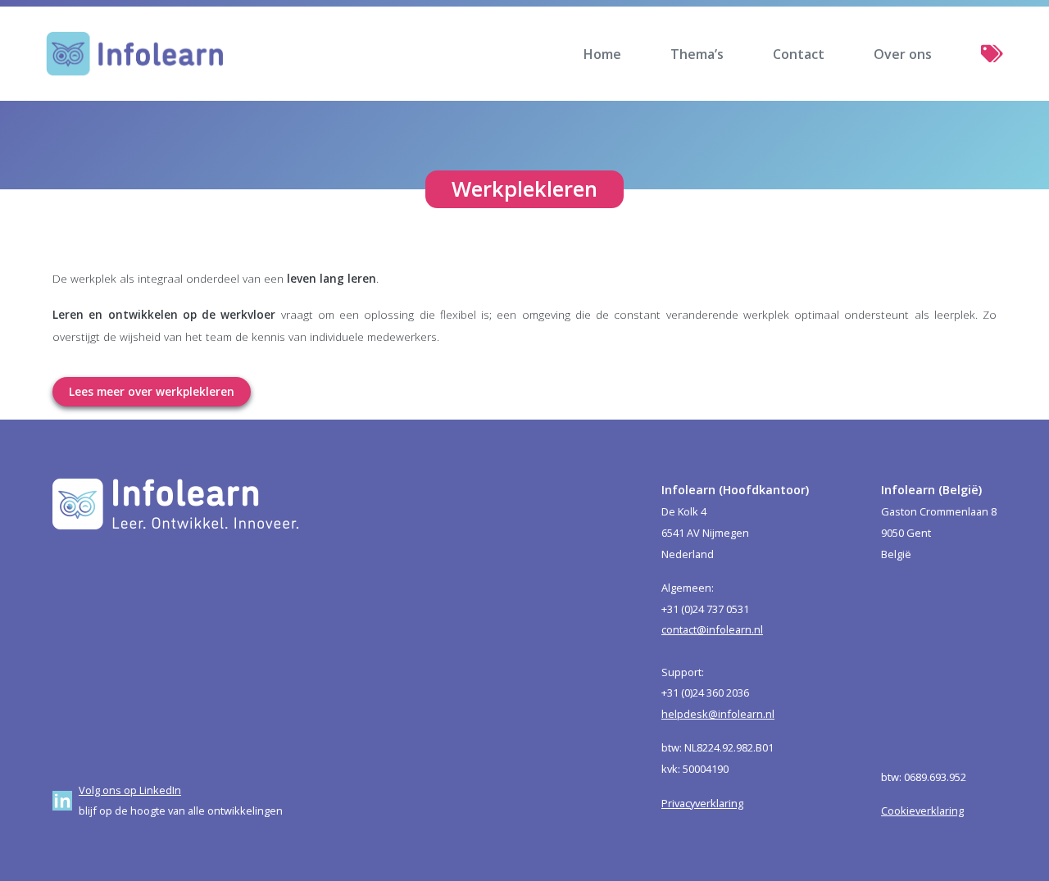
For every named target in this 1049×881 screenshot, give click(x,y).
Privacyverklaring (702, 803)
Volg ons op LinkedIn (130, 790)
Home (602, 54)
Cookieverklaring (922, 810)
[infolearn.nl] (135, 53)
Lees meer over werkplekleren (151, 391)
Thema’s (697, 54)
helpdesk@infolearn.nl (717, 713)
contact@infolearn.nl (712, 629)
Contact (798, 54)
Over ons (903, 54)
